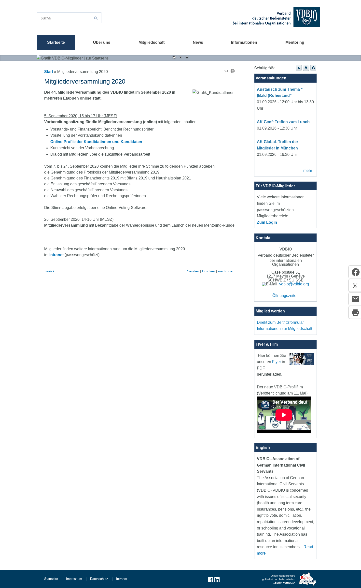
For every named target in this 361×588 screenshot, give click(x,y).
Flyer (276, 362)
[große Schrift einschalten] (306, 71)
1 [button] (174, 57)
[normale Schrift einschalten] (298, 71)
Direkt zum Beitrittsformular (280, 322)
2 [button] (180, 57)
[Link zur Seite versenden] (226, 72)
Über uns (101, 42)
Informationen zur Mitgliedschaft (284, 328)
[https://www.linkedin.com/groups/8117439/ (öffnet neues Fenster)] (217, 582)
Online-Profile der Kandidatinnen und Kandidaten (96, 142)
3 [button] (187, 57)
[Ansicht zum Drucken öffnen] (233, 72)
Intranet (56, 255)
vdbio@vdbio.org (294, 284)
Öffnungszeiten (285, 296)
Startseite (56, 42)
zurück (49, 271)
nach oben (226, 271)
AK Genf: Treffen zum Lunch (283, 122)
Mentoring (294, 42)
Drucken (208, 271)
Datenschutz (99, 579)
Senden (193, 271)
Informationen (244, 42)
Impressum (74, 579)
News (198, 42)
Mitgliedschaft (152, 42)
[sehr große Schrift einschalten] (313, 71)
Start (48, 72)
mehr (307, 170)
